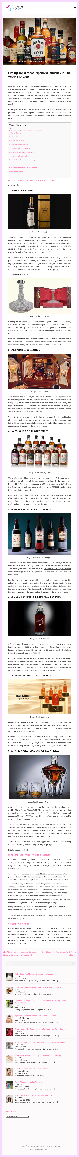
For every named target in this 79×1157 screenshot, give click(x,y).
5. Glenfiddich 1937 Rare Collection (19, 148)
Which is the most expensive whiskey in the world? (25, 131)
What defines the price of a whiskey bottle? (23, 167)
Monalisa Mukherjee (30, 61)
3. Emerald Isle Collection (16, 141)
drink (41, 816)
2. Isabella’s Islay (14, 137)
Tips (45, 61)
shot (51, 495)
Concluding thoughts (16, 171)
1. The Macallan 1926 (15, 133)
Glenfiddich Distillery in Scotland (57, 569)
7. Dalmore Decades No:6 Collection (20, 156)
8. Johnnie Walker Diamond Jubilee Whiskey (22, 160)
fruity (22, 664)
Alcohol (40, 61)
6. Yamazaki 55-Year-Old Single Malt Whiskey (22, 152)
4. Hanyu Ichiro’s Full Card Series (18, 144)
